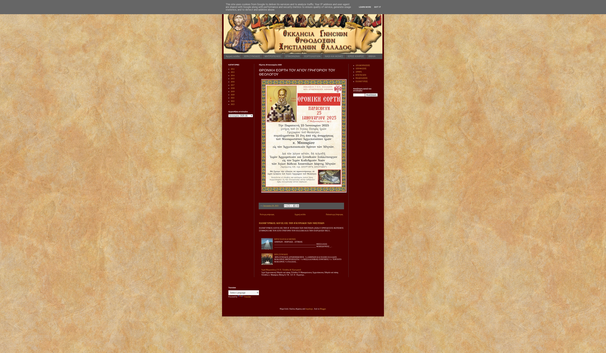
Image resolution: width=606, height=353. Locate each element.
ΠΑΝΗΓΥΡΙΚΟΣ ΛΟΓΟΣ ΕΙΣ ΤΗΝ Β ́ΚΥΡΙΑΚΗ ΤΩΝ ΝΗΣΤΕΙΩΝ (291, 223)
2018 (233, 88)
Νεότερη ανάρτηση (267, 214)
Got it (377, 7)
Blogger (323, 309)
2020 (233, 95)
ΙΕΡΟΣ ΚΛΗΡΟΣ (356, 56)
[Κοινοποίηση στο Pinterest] (297, 205)
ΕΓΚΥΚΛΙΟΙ (361, 75)
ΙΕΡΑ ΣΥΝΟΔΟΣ (252, 56)
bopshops (309, 309)
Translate (247, 297)
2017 (233, 85)
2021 (233, 98)
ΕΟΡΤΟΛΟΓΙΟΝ (312, 56)
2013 (233, 72)
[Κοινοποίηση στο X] (291, 205)
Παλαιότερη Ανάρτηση (334, 214)
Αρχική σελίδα (233, 56)
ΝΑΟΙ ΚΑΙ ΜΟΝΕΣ (334, 56)
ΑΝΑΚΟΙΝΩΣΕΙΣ (363, 65)
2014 (233, 75)
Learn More (365, 7)
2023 (233, 104)
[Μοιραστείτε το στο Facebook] (294, 205)
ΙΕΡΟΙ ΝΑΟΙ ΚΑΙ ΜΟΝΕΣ (285, 239)
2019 (233, 91)
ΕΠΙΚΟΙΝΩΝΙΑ (292, 56)
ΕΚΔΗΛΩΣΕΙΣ (362, 78)
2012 (233, 69)
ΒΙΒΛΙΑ (371, 56)
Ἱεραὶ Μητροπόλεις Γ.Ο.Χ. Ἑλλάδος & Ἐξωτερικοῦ (281, 270)
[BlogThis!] (288, 205)
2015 (233, 79)
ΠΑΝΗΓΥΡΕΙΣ (362, 81)
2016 (233, 82)
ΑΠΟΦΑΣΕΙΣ (361, 68)
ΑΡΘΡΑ (359, 72)
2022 (233, 101)
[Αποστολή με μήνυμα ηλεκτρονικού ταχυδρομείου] (285, 205)
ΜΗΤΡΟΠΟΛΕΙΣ (273, 56)
